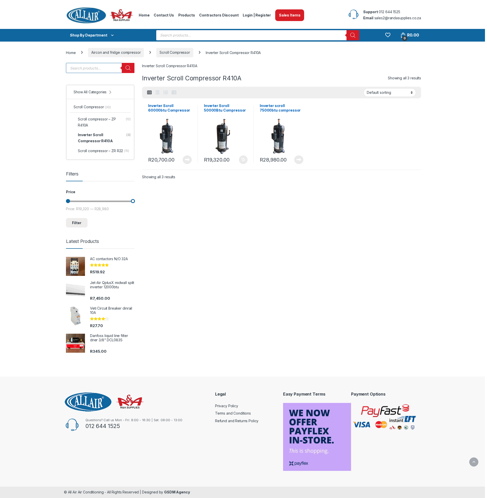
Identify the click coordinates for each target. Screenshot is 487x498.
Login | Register (257, 15)
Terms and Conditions (233, 413)
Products (186, 15)
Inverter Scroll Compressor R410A (104, 138)
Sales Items (289, 15)
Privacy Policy (226, 406)
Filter (76, 223)
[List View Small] (174, 92)
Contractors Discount (218, 15)
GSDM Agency (177, 492)
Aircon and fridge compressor (116, 52)
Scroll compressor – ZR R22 (103, 151)
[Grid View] (149, 92)
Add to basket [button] (242, 159)
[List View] (165, 92)
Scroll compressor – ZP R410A (104, 122)
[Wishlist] (388, 35)
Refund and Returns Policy (237, 421)
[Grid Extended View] (157, 92)
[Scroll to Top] (473, 462)
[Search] (352, 35)
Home (144, 15)
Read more (187, 159)
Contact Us (164, 15)
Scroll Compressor (175, 52)
